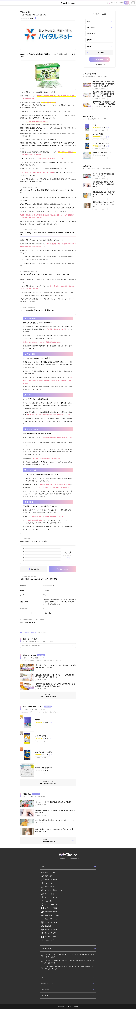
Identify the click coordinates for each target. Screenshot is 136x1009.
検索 (126, 3)
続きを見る (48, 613)
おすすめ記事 (46, 948)
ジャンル (44, 866)
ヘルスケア (26, 632)
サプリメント (34, 632)
